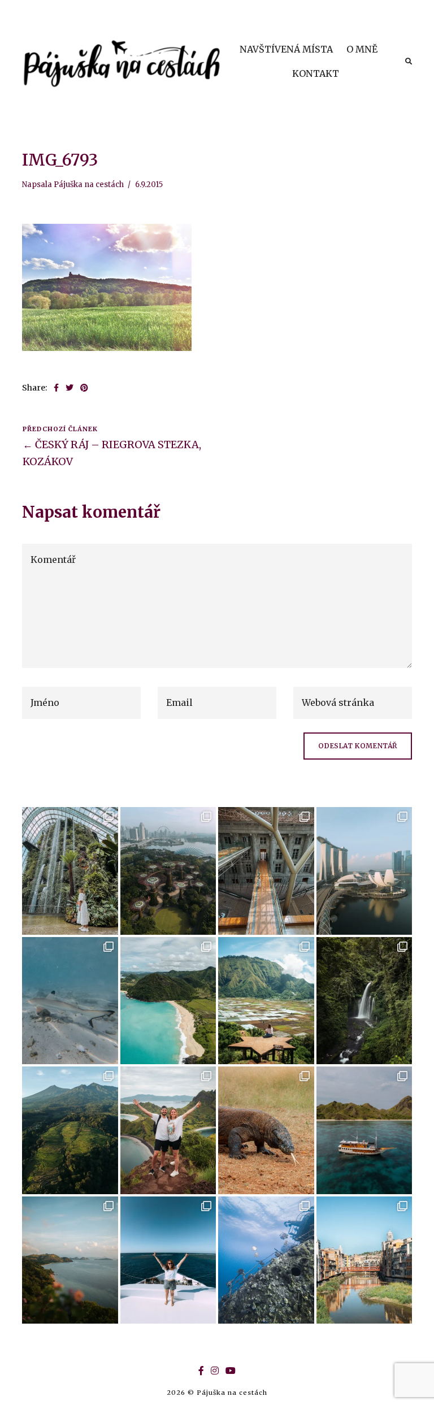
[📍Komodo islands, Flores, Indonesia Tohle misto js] (364, 1130)
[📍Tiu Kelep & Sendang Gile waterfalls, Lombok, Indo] (364, 1000)
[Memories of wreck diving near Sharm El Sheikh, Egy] (266, 1260)
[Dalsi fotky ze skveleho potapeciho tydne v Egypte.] (168, 1260)
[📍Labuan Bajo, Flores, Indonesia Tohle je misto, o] (70, 1260)
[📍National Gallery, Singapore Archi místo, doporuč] (266, 870)
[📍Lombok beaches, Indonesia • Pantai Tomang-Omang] (168, 1000)
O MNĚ (361, 49)
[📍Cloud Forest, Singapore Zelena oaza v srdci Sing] (70, 870)
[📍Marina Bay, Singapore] (364, 870)
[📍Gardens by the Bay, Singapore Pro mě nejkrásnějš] (168, 870)
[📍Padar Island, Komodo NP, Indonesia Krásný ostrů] (168, 1130)
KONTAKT (315, 73)
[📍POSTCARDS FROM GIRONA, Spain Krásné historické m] (364, 1260)
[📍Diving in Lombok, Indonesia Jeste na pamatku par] (70, 1000)
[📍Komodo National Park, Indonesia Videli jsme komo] (266, 1130)
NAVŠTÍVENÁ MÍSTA (286, 49)
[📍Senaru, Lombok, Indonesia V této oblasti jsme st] (70, 1130)
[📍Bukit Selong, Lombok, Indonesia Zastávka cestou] (266, 1000)
